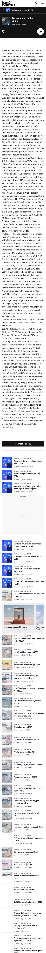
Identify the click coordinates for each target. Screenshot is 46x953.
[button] (35, 3)
